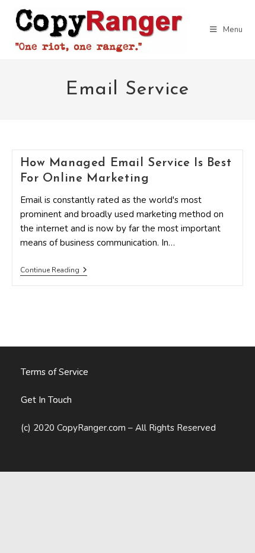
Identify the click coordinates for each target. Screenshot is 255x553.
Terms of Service (54, 372)
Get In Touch (46, 400)
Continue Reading (53, 271)
